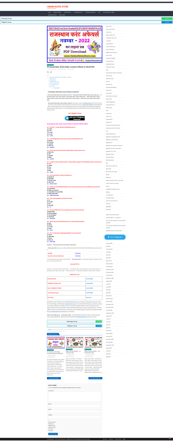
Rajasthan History (110, 154)
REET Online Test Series (108, 12)
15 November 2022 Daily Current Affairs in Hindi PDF (55, 378)
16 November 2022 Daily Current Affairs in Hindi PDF (60, 77)
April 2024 (108, 246)
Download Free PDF (90, 12)
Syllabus (108, 192)
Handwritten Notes (110, 67)
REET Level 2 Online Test (111, 166)
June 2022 (108, 287)
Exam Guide (109, 55)
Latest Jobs (62, 15)
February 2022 (109, 298)
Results (107, 174)
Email (50, 409)
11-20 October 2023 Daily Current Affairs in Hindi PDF (116, 221)
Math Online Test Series (111, 96)
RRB (99, 12)
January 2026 (109, 243)
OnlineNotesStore (87, 103)
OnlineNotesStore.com (83, 316)
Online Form (109, 113)
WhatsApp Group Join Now (57, 87)
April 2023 (108, 258)
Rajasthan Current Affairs (112, 139)
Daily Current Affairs (56, 329)
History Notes (109, 75)
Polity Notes (109, 122)
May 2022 (108, 290)
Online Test (108, 116)
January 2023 (109, 266)
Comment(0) (71, 69)
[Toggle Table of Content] (48, 75)
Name (50, 404)
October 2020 (109, 342)
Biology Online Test (110, 35)
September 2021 (110, 313)
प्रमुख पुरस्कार (108, 206)
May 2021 (108, 324)
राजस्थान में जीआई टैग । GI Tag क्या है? (113, 217)
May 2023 (108, 255)
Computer (108, 41)
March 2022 (109, 295)
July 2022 (108, 284)
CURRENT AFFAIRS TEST (54, 81)
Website (50, 415)
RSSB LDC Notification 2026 (112, 214)
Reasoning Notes (110, 160)
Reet (107, 163)
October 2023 (109, 249)
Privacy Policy (118, 439)
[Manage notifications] (170, 438)
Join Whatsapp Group (54, 84)
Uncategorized (109, 195)
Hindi (107, 70)
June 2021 (108, 322)
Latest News (109, 93)
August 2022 (109, 281)
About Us (105, 439)
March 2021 (108, 330)
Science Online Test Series (112, 183)
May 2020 (108, 354)
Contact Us (111, 439)
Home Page (52, 86)
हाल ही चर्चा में (108, 209)
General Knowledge (110, 58)
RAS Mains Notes (78, 12)
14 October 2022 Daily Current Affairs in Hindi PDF (55, 352)
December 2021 (109, 304)
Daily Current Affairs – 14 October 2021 (73, 352)
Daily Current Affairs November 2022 (57, 331)
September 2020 (110, 345)
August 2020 (109, 348)
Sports (107, 186)
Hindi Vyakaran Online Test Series (114, 73)
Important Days (109, 78)
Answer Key (108, 32)
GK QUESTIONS (53, 80)
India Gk (108, 81)
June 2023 (108, 252)
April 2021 (108, 327)
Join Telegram (115, 237)
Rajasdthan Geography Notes (113, 137)
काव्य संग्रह (108, 203)
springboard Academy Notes (112, 189)
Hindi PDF (69, 95)
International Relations (111, 87)
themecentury (87, 439)
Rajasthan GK (109, 142)
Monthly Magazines (110, 102)
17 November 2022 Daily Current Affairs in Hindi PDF (96, 378)
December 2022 (110, 269)
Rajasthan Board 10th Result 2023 (113, 230)
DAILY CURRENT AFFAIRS (54, 83)
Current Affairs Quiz (110, 46)
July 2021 (108, 319)
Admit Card (108, 26)
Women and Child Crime (112, 200)
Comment (51, 390)
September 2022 (110, 278)
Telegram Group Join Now (57, 88)
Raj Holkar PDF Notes (110, 134)
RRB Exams (108, 177)
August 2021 (109, 316)
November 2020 (110, 339)
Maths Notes (109, 99)
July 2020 (108, 351)
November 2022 (109, 272)
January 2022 (109, 301)
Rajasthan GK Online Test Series (113, 148)
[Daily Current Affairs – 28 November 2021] (93, 342)
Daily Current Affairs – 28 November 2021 (92, 352)
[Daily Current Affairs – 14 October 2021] (75, 342)
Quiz (107, 131)
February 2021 (109, 333)
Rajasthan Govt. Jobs (111, 151)
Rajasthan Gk (67, 12)
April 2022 (108, 292)
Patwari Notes (109, 119)
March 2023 (109, 260)
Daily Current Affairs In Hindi (83, 329)
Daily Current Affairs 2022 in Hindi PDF (69, 329)
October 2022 (109, 275)
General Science (110, 61)
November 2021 (109, 307)
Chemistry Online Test (111, 38)
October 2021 (109, 310)
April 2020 (108, 356)
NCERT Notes (109, 107)
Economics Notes (110, 49)
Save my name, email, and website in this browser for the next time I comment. (52, 426)
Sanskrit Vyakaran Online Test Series (114, 180)
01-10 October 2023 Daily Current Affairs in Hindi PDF (116, 226)
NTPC (107, 110)
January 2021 (109, 336)
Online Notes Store (57, 6)
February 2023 (109, 263)
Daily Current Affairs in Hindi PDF (69, 124)
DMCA (124, 439)
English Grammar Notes (111, 52)
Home (49, 12)
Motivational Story (110, 105)
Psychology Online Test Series (113, 128)
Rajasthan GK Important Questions (114, 145)
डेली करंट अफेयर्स (83, 124)
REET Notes (108, 169)
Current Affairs (57, 12)
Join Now (167, 18)
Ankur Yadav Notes (110, 29)
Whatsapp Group (52, 15)
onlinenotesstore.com (70, 304)
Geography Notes (110, 64)
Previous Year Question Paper (113, 125)
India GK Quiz (109, 84)
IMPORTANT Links (53, 78)
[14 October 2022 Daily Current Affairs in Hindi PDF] (56, 342)
